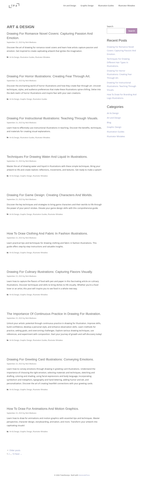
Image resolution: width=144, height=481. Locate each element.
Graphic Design (87, 5)
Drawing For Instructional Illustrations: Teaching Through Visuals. (52, 118)
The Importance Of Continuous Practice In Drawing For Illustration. (54, 314)
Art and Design (69, 5)
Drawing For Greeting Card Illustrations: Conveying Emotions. (50, 359)
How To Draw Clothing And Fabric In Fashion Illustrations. (47, 233)
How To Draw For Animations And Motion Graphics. (43, 408)
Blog (109, 122)
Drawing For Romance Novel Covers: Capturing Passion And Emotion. (121, 50)
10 (13, 454)
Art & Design (14, 57)
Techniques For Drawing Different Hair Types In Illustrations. (118, 62)
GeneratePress (84, 475)
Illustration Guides (106, 5)
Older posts (14, 450)
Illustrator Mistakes (126, 5)
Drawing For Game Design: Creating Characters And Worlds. (49, 195)
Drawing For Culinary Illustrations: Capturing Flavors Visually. (50, 271)
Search (110, 26)
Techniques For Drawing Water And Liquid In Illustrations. (47, 156)
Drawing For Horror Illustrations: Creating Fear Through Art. (48, 76)
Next (18, 454)
